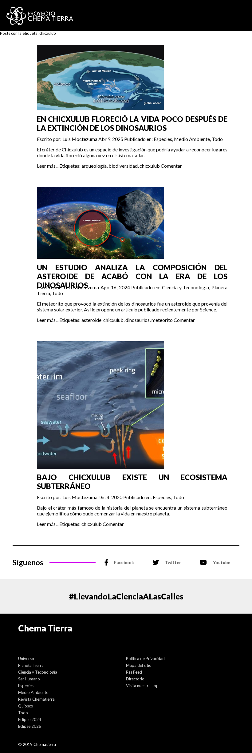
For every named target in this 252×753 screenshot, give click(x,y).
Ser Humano (29, 678)
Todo (217, 139)
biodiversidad (123, 166)
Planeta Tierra (31, 665)
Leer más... (47, 166)
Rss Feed (134, 672)
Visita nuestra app (142, 685)
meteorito (162, 320)
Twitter (173, 562)
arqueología (94, 166)
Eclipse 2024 (29, 719)
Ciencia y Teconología (185, 287)
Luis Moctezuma (79, 139)
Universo (26, 658)
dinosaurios (137, 320)
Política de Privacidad (145, 658)
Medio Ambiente (192, 139)
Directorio (135, 678)
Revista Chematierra (36, 699)
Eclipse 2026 (29, 726)
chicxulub (150, 166)
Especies (163, 139)
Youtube (221, 562)
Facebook (124, 562)
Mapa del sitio (139, 665)
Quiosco (25, 705)
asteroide (91, 320)
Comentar (171, 166)
